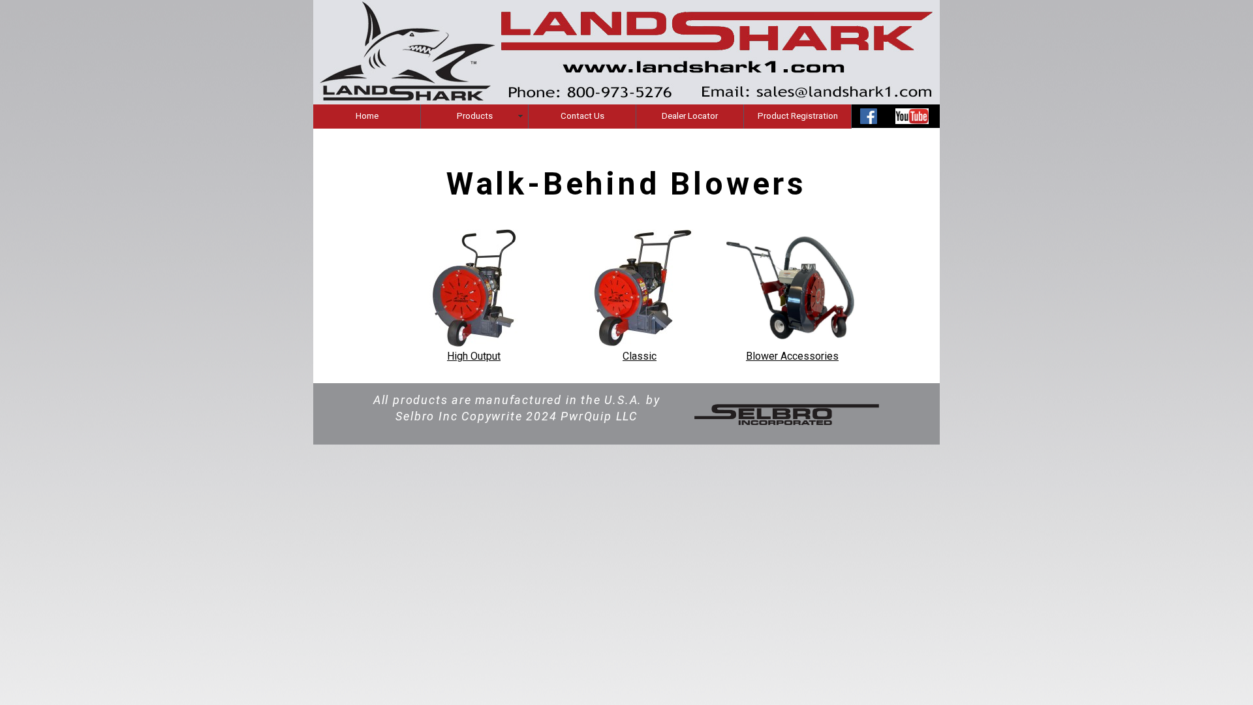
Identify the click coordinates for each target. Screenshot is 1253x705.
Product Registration (798, 116)
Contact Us (582, 116)
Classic (640, 356)
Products (475, 116)
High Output (474, 356)
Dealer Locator (690, 116)
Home (367, 116)
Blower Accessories (792, 356)
